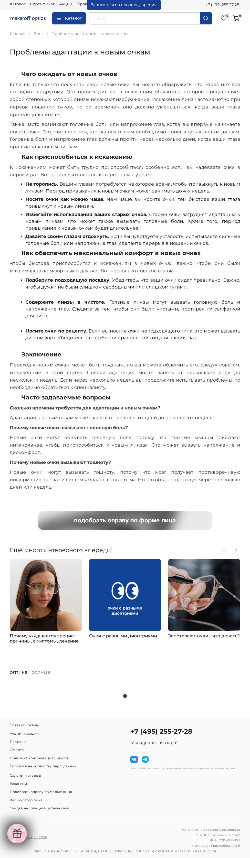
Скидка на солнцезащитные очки (40, 808)
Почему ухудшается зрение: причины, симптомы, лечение (44, 638)
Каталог (18, 4)
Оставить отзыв (24, 725)
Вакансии (18, 784)
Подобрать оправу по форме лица (41, 792)
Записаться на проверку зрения (124, 4)
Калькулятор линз (26, 800)
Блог (38, 33)
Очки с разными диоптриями (123, 636)
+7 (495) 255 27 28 (222, 4)
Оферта (17, 750)
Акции (65, 4)
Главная (18, 33)
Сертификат (42, 4)
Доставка (18, 742)
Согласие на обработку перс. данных (43, 766)
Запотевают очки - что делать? (204, 636)
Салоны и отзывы (25, 775)
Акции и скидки (24, 733)
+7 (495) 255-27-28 (161, 731)
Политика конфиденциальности (39, 758)
